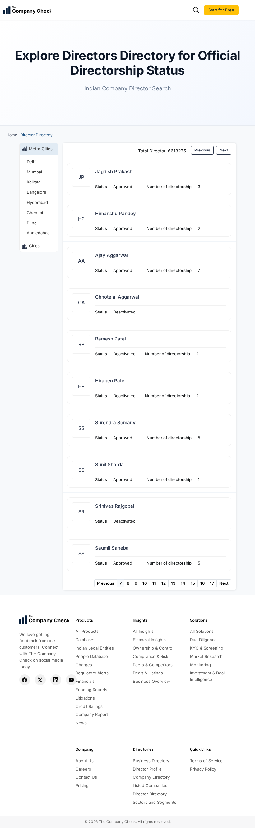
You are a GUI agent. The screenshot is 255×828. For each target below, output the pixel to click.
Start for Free (221, 9)
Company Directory (151, 777)
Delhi (31, 161)
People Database (92, 656)
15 (193, 583)
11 (154, 583)
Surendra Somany (115, 422)
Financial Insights (149, 639)
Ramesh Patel (110, 339)
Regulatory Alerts (92, 672)
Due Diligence (203, 639)
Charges (84, 664)
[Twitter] (40, 679)
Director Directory (150, 793)
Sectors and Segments (154, 802)
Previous (202, 150)
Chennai (35, 212)
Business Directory (151, 760)
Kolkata (33, 181)
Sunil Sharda (109, 464)
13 (173, 583)
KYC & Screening (206, 648)
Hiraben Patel (110, 381)
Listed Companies (150, 785)
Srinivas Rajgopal (114, 506)
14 (183, 583)
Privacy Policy (203, 769)
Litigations (85, 697)
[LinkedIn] (55, 679)
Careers (83, 769)
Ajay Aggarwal (111, 255)
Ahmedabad (38, 232)
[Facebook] (24, 679)
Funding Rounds (91, 689)
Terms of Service (206, 760)
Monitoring (200, 664)
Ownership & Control (153, 648)
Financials (85, 681)
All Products (87, 631)
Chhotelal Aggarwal (117, 297)
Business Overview (151, 681)
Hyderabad (37, 202)
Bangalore (36, 192)
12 (163, 583)
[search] (196, 10)
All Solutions (202, 631)
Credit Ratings (89, 706)
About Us (85, 760)
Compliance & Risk (150, 656)
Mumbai (34, 171)
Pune (32, 222)
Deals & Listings (148, 672)
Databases (85, 639)
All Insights (143, 631)
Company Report (92, 714)
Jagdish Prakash (113, 171)
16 (202, 583)
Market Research (206, 656)
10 (144, 583)
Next (224, 150)
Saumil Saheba (112, 548)
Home (12, 135)
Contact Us (86, 777)
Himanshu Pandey (115, 213)
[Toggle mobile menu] (247, 10)
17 (212, 583)
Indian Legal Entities (95, 648)
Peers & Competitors (153, 664)
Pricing (82, 785)
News (81, 722)
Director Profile (147, 769)
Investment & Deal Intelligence (207, 676)
